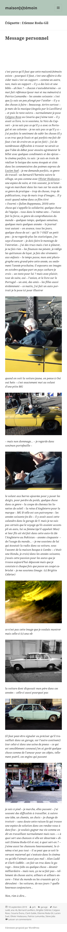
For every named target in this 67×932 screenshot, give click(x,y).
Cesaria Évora (17, 913)
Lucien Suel (12, 170)
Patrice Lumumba (36, 916)
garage (44, 907)
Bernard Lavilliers (26, 910)
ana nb (14, 910)
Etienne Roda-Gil (45, 913)
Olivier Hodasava (49, 179)
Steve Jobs (50, 916)
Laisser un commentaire (19, 919)
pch (34, 907)
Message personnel (26, 38)
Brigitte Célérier (43, 910)
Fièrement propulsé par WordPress (22, 927)
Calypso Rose (13, 117)
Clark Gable (30, 913)
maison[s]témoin (21, 7)
